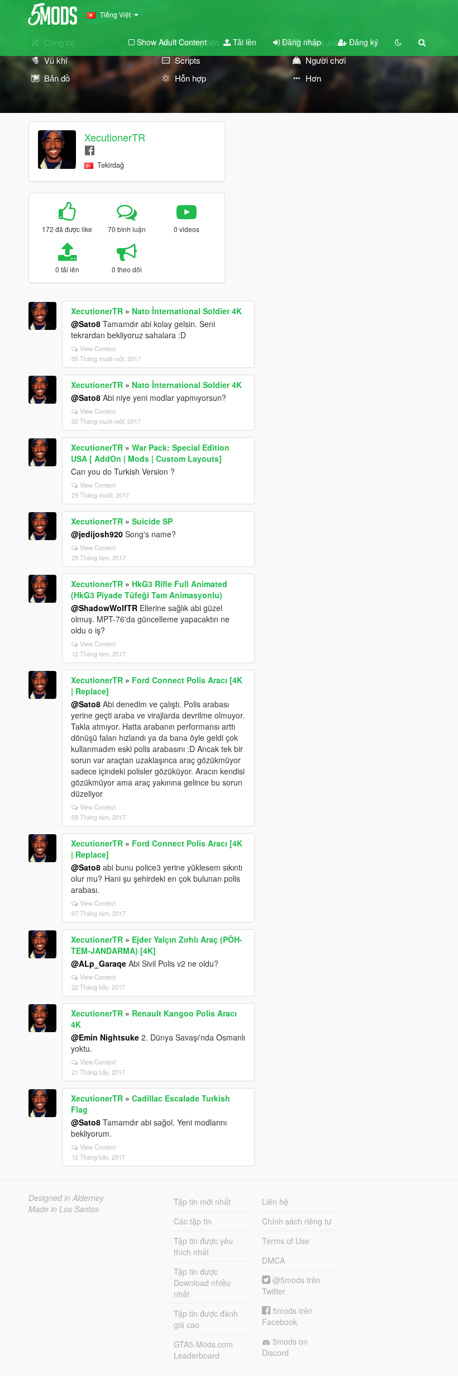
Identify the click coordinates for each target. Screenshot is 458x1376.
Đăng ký (362, 42)
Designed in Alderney (66, 1197)
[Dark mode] (398, 42)
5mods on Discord (285, 1347)
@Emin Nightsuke (105, 1037)
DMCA (273, 1260)
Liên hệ (275, 1201)
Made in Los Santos (63, 1208)
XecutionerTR (114, 137)
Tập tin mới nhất (202, 1201)
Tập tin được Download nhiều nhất (202, 1282)
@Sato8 (86, 323)
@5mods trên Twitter (291, 1285)
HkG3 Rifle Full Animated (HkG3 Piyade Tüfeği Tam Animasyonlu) (149, 589)
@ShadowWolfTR (104, 607)
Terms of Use (285, 1240)
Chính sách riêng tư (297, 1221)
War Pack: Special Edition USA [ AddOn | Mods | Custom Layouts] (150, 453)
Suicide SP (152, 521)
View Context (98, 348)
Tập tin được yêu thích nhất (203, 1246)
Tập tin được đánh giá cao (206, 1319)
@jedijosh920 (97, 534)
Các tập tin (193, 1221)
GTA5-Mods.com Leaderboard (203, 1350)
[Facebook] (89, 149)
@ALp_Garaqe (98, 963)
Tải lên (243, 42)
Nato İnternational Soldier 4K (187, 310)
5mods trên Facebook (287, 1316)
